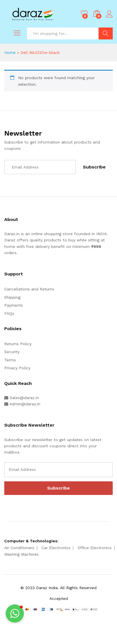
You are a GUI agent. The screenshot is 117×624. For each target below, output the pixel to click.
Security (12, 351)
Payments (13, 305)
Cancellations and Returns (29, 289)
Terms (10, 360)
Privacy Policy (17, 368)
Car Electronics (55, 547)
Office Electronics (95, 547)
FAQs (9, 313)
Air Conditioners (19, 547)
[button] (15, 613)
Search (106, 33)
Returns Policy (18, 343)
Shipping (12, 297)
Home (10, 52)
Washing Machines (21, 554)
